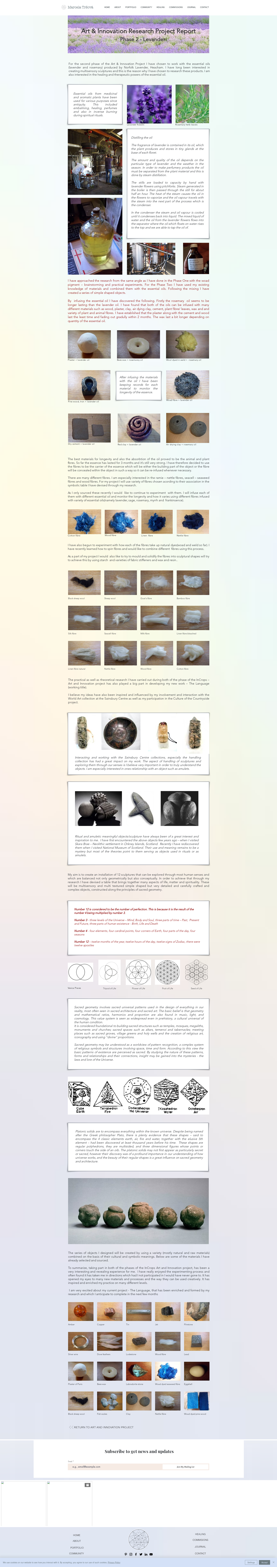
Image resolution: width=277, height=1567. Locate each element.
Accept (264, 1562)
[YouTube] (151, 1554)
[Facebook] (136, 1554)
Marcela (75, 7)
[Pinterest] (126, 1554)
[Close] (273, 1562)
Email (70, 1461)
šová (89, 7)
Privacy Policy (114, 1562)
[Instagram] (131, 1554)
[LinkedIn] (146, 1554)
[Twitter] (141, 1554)
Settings (251, 1562)
